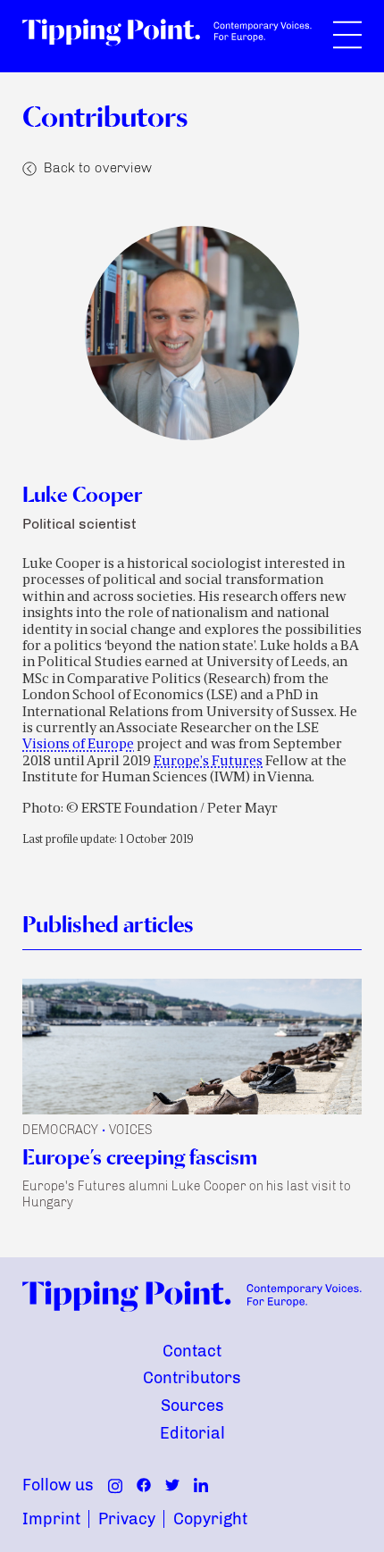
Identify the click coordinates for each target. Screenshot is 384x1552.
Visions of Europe (78, 745)
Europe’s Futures (208, 762)
